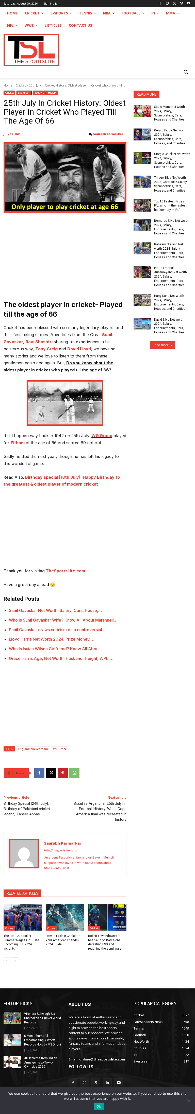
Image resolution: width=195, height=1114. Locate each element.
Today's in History (46, 92)
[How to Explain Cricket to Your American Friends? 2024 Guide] (65, 917)
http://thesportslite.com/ (60, 850)
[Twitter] (95, 1082)
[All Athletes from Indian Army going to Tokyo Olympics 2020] (12, 1062)
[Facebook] (160, 4)
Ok (98, 1106)
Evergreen (24, 92)
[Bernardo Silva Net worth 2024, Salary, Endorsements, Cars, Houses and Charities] (142, 225)
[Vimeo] (181, 4)
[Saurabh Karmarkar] (24, 855)
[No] (188, 1100)
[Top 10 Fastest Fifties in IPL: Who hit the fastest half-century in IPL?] (142, 205)
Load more (161, 345)
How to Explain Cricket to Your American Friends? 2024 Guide (63, 940)
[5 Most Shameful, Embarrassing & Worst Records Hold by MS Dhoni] (12, 1040)
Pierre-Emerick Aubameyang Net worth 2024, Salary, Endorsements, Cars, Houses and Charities (170, 276)
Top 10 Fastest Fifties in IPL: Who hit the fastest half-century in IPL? (170, 206)
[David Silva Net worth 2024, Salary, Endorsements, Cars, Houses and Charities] (142, 324)
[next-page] (15, 960)
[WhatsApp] (74, 773)
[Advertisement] (65, 256)
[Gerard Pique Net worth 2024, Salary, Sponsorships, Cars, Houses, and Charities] (142, 134)
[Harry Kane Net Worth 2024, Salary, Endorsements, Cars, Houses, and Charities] (142, 300)
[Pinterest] (63, 773)
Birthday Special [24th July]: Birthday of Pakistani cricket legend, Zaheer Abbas (27, 808)
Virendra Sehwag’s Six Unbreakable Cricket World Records (42, 1018)
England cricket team (33, 749)
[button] (185, 72)
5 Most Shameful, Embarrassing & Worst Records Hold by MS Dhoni (42, 1040)
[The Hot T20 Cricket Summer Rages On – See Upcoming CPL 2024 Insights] (23, 917)
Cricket (21, 85)
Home (8, 85)
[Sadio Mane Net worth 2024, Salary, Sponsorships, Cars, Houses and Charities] (142, 111)
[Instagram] (167, 4)
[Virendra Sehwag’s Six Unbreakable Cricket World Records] (12, 1018)
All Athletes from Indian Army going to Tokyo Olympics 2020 (40, 1062)
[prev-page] (7, 960)
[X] (174, 4)
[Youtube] (188, 4)
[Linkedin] (107, 1082)
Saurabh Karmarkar (108, 134)
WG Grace (101, 435)
